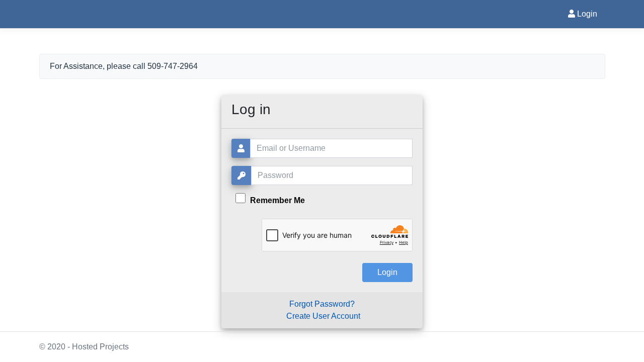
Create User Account (323, 316)
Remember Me (276, 200)
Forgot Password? (322, 304)
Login (586, 14)
